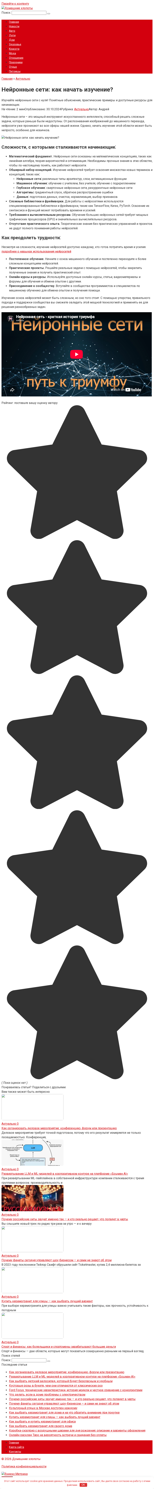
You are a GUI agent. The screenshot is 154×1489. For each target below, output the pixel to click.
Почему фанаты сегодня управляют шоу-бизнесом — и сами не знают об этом (57, 1260)
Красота (14, 48)
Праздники (16, 62)
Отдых (13, 66)
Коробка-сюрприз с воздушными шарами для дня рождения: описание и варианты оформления (77, 1430)
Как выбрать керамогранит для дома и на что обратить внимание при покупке (64, 1412)
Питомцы (14, 71)
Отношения (16, 57)
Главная (14, 21)
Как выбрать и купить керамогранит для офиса (42, 1421)
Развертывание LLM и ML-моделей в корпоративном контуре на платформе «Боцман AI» (65, 1173)
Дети (12, 35)
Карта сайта (16, 1447)
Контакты (15, 1451)
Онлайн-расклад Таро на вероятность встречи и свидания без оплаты (58, 1435)
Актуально (81, 109)
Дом (12, 39)
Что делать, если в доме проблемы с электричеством (47, 1394)
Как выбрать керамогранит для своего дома (40, 1426)
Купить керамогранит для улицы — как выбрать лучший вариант (47, 1301)
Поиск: (7, 12)
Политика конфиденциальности (24, 1466)
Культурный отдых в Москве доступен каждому (43, 1408)
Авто (12, 30)
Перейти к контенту (15, 3)
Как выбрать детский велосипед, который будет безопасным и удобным (60, 1381)
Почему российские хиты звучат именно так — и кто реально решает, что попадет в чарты (65, 1219)
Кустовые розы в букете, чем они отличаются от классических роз (56, 1385)
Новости (14, 26)
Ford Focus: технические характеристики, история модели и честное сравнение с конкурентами (75, 1390)
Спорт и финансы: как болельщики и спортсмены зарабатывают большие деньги (59, 1346)
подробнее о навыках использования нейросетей (36, 251)
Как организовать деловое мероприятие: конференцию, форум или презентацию (59, 1128)
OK (83, 1484)
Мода (12, 53)
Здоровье (15, 44)
